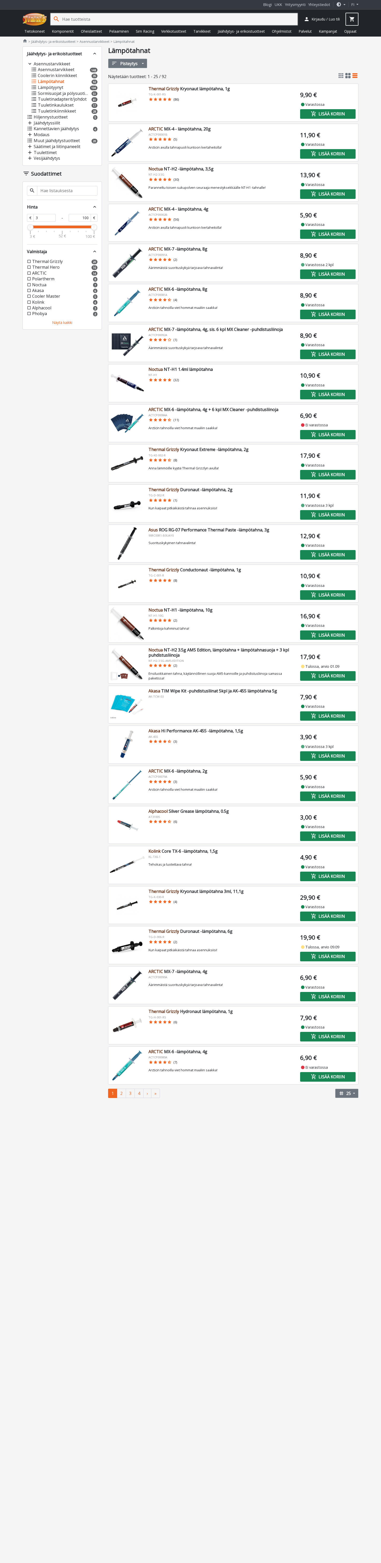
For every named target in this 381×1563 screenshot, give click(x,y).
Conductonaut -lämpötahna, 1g (195, 570)
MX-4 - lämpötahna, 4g (178, 209)
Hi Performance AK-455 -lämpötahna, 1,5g (196, 731)
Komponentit (63, 31)
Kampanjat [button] (328, 31)
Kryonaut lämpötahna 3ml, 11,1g (196, 891)
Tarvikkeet (202, 31)
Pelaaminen (119, 31)
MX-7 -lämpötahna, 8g (178, 249)
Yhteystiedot (319, 4)
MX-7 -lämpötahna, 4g (178, 971)
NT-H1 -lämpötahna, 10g (181, 610)
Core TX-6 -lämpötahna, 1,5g (183, 851)
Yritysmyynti (295, 4)
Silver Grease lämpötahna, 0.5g (189, 811)
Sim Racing (145, 31)
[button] (340, 4)
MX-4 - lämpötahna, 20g (180, 129)
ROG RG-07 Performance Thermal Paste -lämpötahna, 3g (209, 530)
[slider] (30, 227)
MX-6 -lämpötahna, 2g (178, 771)
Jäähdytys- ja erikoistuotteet (241, 31)
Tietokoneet (34, 31)
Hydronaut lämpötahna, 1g (191, 1011)
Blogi (267, 4)
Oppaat (350, 31)
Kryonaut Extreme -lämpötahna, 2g (199, 449)
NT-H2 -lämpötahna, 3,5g (181, 169)
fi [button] (353, 4)
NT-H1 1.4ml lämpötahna (181, 369)
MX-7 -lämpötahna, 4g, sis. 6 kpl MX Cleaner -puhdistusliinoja (216, 329)
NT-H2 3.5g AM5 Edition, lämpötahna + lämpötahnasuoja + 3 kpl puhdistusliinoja (219, 652)
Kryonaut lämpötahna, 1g (189, 89)
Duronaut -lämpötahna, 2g (190, 489)
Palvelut (305, 31)
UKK (278, 4)
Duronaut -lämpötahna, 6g (190, 931)
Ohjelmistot (282, 31)
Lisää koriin (328, 114)
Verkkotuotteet (173, 31)
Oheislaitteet (91, 31)
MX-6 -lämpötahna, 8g (178, 289)
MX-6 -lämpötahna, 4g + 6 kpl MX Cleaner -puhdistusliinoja (213, 409)
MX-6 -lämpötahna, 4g (178, 1051)
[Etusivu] (35, 19)
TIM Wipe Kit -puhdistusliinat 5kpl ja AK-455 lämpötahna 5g (213, 691)
